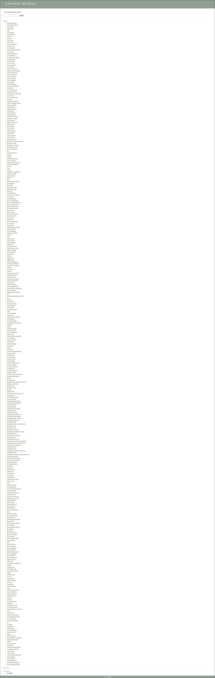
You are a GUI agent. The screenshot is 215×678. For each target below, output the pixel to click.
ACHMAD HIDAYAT (11, 34)
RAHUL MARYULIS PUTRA (13, 496)
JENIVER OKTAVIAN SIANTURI (14, 323)
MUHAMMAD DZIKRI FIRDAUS (14, 416)
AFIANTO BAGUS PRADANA (13, 49)
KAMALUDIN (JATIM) (11, 330)
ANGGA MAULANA (11, 113)
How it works (9, 300)
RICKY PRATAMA (11, 525)
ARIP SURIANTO (10, 128)
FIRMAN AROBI (10, 259)
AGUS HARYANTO (11, 55)
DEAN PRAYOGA (11, 183)
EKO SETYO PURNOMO (12, 221)
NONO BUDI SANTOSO (12, 464)
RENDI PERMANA (11, 508)
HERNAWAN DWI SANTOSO (13, 292)
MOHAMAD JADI (10, 385)
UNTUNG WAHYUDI (11, 632)
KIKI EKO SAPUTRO (11, 340)
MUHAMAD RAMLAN (11, 405)
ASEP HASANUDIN (11, 135)
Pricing (8, 483)
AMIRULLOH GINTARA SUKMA (14, 103)
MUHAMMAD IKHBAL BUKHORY (14, 418)
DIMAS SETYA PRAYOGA (12, 204)
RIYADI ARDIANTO (11, 540)
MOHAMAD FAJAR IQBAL (12, 384)
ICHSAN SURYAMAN (11, 303)
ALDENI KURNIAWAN (11, 84)
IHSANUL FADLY (10, 307)
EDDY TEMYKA (10, 218)
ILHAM (8, 311)
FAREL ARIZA (10, 244)
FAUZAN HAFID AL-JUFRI (12, 248)
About (8, 30)
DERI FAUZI (9, 191)
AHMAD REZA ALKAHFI (12, 72)
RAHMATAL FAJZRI (11, 494)
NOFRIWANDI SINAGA (12, 462)
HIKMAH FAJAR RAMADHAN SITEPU (15, 296)
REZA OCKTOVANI (11, 517)
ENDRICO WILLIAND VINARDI (13, 227)
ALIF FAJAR (9, 99)
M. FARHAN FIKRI (11, 368)
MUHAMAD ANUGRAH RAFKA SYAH (15, 393)
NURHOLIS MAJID (11, 469)
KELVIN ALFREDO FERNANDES (14, 336)
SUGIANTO (9, 599)
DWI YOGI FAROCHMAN (12, 214)
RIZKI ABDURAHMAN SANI (13, 552)
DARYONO (9, 177)
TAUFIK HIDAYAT (10, 613)
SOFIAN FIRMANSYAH (12, 594)
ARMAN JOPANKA (11, 132)
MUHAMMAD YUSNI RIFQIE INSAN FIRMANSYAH (18, 454)
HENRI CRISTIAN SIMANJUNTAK (14, 288)
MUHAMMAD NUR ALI (12, 433)
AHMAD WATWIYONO (12, 74)
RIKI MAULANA (10, 529)
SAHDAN (9, 573)
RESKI (8, 511)
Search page (9, 582)
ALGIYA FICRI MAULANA (12, 97)
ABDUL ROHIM (10, 29)
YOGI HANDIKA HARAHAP (13, 649)
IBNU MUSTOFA (10, 301)
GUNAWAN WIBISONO (12, 275)
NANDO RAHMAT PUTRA (12, 456)
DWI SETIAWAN (10, 212)
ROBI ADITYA (10, 561)
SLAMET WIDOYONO (12, 592)
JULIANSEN (9, 324)
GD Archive (9, 267)
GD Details (9, 271)
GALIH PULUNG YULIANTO (13, 265)
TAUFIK (8, 611)
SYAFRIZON (9, 603)
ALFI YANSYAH (10, 95)
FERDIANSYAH (10, 254)
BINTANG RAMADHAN (12, 149)
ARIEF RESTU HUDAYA (12, 122)
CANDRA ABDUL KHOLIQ (12, 158)
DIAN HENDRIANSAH (11, 198)
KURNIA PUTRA (10, 342)
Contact (8, 168)
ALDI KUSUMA (10, 88)
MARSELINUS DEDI (11, 372)
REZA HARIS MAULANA (12, 515)
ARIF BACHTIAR (10, 124)
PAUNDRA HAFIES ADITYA (13, 479)
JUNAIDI (9, 326)
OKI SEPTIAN (10, 475)
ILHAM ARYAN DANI (11, 313)
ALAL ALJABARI (10, 82)
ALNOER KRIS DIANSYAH (12, 101)
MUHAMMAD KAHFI (11, 426)
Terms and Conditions (11, 618)
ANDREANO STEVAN (11, 109)
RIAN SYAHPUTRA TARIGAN (13, 523)
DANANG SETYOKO (11, 174)
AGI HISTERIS (10, 51)
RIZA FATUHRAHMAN (11, 548)
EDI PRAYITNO (10, 219)
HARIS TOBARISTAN (11, 284)
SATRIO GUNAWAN (11, 580)
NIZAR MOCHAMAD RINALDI (13, 460)
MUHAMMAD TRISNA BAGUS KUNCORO (16, 450)
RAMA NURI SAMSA (11, 500)
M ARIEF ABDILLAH (11, 359)
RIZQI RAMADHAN (11, 555)
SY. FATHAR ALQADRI (12, 601)
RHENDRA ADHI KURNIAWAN (13, 519)
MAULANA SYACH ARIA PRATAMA (14, 374)
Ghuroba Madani (20, 3)
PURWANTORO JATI (11, 485)
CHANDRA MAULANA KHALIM (13, 162)
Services (8, 588)
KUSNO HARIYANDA (11, 343)
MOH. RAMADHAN (11, 380)
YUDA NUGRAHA (11, 653)
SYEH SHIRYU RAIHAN (12, 607)
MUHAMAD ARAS (11, 395)
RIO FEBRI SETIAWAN (12, 532)
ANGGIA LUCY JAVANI (12, 118)
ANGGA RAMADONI (11, 114)
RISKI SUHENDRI (11, 536)
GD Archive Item (10, 269)
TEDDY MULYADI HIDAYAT (13, 615)
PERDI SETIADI (10, 481)
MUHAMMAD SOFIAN (12, 447)
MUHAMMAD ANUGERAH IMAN (14, 414)
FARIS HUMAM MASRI (12, 246)
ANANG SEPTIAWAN (11, 105)
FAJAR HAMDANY (11, 240)
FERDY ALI (9, 256)
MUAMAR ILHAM (10, 391)
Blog (8, 151)
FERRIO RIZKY (10, 258)
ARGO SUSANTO (11, 120)
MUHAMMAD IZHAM (11, 422)
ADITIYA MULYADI (11, 46)
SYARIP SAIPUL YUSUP (12, 605)
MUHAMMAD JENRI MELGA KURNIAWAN (16, 424)
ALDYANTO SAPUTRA (12, 91)
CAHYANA (9, 156)
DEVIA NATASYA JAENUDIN (13, 195)
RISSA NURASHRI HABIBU (13, 538)
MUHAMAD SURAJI (11, 410)
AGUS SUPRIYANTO (11, 65)
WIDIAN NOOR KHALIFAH (12, 639)
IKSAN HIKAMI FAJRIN (12, 309)
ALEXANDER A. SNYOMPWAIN (14, 93)
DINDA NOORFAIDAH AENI (13, 206)
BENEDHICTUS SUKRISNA (13, 145)
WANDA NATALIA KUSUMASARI (14, 637)
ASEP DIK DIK (10, 133)
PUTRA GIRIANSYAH (11, 487)
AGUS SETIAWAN (11, 61)
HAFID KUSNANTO (11, 277)
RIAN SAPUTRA (10, 521)
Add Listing (9, 36)
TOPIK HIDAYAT (10, 628)
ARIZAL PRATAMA (11, 130)
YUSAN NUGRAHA (11, 657)
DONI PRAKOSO (10, 210)
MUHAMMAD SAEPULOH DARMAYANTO (16, 443)
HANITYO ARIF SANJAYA (12, 280)
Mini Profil (9, 378)
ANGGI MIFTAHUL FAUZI (12, 116)
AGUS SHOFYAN (11, 63)
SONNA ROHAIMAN (11, 595)
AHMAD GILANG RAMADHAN (13, 71)
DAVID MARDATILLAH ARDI (13, 181)
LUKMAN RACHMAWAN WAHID (14, 351)
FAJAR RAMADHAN (11, 242)
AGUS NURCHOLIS (11, 59)
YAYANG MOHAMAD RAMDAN (14, 647)
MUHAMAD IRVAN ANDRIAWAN (14, 403)
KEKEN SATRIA (10, 334)
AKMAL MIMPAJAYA (11, 78)
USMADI (9, 634)
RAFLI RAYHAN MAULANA (13, 492)
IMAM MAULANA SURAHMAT (13, 317)
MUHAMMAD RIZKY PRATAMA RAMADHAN (16, 441)
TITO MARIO (10, 624)
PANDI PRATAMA (11, 477)
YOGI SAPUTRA (10, 651)
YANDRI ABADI (10, 645)
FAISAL (8, 237)
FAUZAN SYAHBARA (11, 250)
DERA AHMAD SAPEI (11, 189)
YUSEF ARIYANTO (11, 658)
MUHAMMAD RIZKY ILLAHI (13, 439)
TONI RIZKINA (10, 626)
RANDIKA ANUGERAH (12, 504)
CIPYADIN (9, 166)
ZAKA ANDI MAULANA (12, 660)
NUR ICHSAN (10, 466)
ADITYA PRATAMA (11, 48)
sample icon (9, 576)
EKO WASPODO (10, 223)
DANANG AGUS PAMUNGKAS (13, 172)
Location (8, 347)
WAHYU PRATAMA (11, 636)
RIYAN (8, 542)
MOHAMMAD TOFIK (11, 387)
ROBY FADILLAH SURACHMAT (14, 563)
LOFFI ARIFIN (10, 349)
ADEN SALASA (10, 40)
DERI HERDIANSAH (11, 193)
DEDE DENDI (10, 185)
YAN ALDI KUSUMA (11, 643)
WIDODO (9, 641)
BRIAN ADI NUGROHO (12, 153)
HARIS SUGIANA (10, 282)
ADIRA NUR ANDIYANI (12, 44)
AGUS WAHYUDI (10, 67)
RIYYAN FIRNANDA (11, 546)
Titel (8, 622)
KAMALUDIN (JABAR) (11, 328)
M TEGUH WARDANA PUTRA (13, 363)
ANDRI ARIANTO (10, 111)
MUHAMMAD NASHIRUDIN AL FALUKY (15, 431)
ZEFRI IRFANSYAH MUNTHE (13, 662)
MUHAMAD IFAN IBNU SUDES (13, 401)
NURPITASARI (10, 471)
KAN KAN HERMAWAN (12, 332)
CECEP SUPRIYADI (11, 160)
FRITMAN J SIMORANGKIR (13, 263)
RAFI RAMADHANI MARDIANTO (14, 489)
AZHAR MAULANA (11, 137)
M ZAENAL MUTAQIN (11, 365)
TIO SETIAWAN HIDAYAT (12, 620)
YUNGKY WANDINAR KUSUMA (14, 655)
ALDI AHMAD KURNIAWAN (13, 86)
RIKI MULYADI (10, 531)
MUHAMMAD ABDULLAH (12, 412)
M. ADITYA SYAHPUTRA (12, 366)
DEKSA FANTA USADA (12, 187)
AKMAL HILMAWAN (11, 76)
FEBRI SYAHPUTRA (11, 252)
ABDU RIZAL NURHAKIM (12, 25)
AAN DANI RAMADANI (12, 23)
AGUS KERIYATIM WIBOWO (13, 57)
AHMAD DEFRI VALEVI (12, 69)
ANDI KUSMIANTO (11, 107)
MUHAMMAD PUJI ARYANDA (13, 435)
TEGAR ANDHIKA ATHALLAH (13, 616)
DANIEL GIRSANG (11, 176)
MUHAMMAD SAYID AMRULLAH (14, 445)
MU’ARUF (9, 389)
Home (8, 298)
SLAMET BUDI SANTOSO (12, 590)
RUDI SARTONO (10, 567)
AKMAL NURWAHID (11, 80)
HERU (8, 294)
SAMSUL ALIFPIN (11, 578)
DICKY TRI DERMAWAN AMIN (13, 202)
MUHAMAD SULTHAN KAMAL (13, 408)
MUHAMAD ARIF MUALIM (12, 397)
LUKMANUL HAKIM (11, 353)
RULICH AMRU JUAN (11, 569)
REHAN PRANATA (11, 506)
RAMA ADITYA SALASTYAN (13, 498)
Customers (9, 170)
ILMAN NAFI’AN (10, 315)
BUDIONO (9, 154)
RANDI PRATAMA (11, 502)
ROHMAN (9, 565)
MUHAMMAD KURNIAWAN (13, 429)
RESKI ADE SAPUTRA (12, 513)
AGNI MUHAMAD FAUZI (12, 53)
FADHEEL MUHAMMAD (12, 233)
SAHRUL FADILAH (11, 574)
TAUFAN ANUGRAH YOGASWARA (14, 609)
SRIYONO (9, 597)
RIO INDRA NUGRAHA (12, 534)
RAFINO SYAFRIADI (11, 490)
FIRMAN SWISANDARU (12, 261)
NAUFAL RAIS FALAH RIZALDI (13, 458)
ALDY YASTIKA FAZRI (12, 90)
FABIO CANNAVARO (11, 231)
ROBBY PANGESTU (11, 559)
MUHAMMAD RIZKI (11, 437)
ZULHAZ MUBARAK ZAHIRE (13, 664)
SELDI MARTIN (10, 584)
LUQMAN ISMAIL (10, 355)
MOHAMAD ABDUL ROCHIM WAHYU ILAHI (16, 382)
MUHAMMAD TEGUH (11, 448)
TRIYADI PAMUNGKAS (12, 630)
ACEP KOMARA (10, 32)
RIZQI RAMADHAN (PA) (12, 557)
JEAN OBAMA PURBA (12, 321)
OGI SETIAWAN (10, 473)
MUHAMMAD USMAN (12, 452)
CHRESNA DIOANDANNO (12, 164)
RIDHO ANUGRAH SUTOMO (13, 527)
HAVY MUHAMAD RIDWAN (13, 286)
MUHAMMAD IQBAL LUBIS (13, 420)
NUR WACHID (10, 468)
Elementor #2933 (10, 225)
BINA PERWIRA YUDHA (12, 147)
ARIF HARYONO (10, 126)
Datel (8, 179)
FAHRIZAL (9, 235)
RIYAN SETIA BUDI (11, 544)
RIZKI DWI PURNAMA (12, 553)
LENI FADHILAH (10, 345)
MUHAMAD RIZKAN (11, 406)
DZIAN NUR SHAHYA (11, 216)
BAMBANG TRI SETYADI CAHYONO (15, 141)
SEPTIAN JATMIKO (11, 586)
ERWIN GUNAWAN (11, 229)
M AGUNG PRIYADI (11, 357)
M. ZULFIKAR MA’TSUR (12, 370)
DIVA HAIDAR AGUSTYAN (12, 208)
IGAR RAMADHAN (11, 305)
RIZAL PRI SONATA (11, 550)
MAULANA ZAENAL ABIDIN (13, 376)
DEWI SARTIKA (10, 196)
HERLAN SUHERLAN (11, 290)
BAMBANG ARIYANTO (12, 139)
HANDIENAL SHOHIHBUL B (13, 279)
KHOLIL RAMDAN (11, 338)
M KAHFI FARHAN (11, 361)
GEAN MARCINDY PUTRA (13, 273)
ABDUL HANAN (10, 27)
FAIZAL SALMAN (10, 238)
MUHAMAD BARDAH (11, 399)
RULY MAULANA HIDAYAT (12, 571)
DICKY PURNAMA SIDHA (12, 200)
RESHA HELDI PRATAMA (12, 510)
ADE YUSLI (9, 38)
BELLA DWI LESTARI (11, 143)
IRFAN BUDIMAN (10, 319)
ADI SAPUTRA (10, 42)
